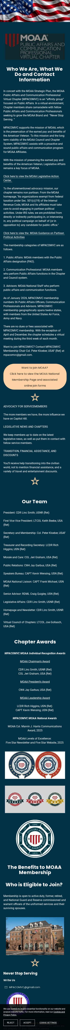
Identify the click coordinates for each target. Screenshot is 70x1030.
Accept (27, 1023)
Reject (10, 1023)
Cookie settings (48, 1023)
